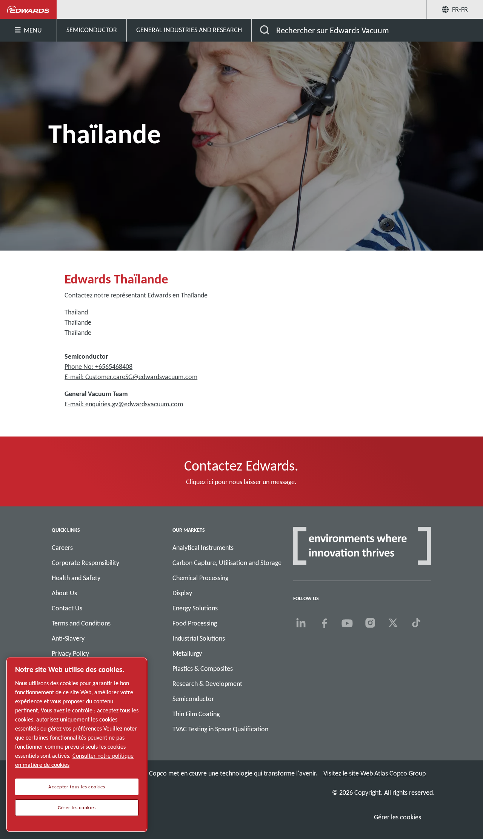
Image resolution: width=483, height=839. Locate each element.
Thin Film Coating (196, 714)
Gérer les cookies (397, 817)
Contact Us (67, 608)
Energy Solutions (195, 608)
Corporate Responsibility (85, 563)
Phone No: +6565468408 (98, 366)
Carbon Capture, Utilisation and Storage (226, 563)
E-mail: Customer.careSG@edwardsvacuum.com (131, 377)
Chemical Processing (200, 578)
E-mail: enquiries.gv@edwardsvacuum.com (124, 404)
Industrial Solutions (198, 638)
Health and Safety (76, 578)
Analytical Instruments (203, 547)
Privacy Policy (70, 653)
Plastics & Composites (202, 668)
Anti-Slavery (68, 638)
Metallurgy (187, 653)
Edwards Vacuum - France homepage (28, 9)
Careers (62, 547)
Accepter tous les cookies (76, 787)
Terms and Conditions (81, 623)
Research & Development (207, 684)
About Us (64, 593)
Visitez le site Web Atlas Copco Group (374, 773)
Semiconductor (193, 699)
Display (182, 593)
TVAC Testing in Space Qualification (220, 729)
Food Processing (194, 623)
